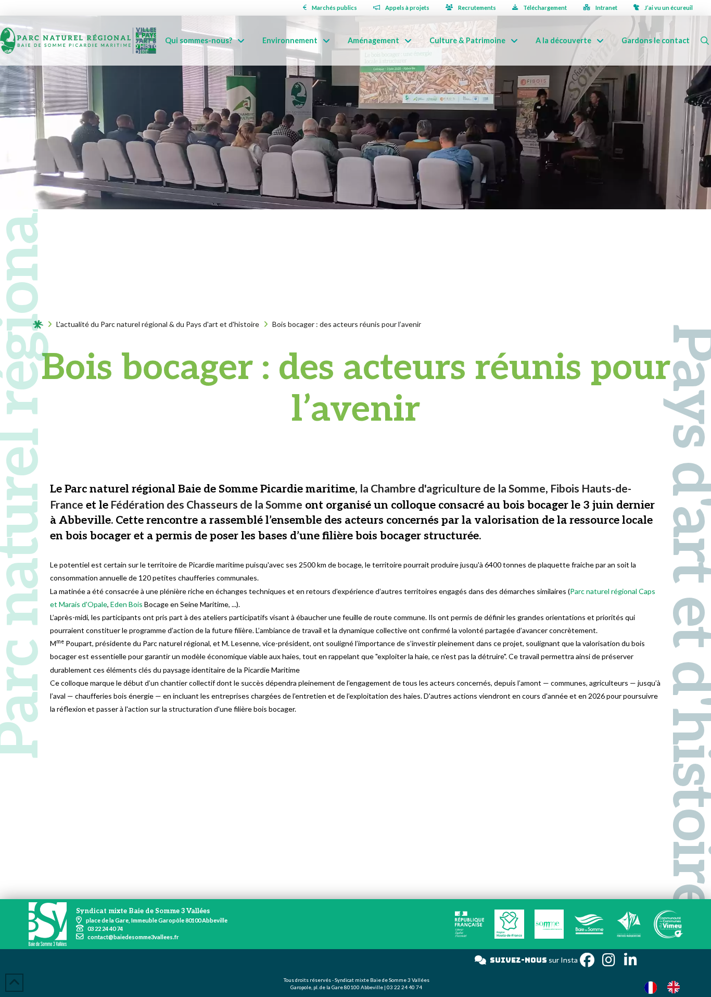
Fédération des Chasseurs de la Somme (205, 504)
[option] (676, 987)
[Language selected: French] (667, 986)
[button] (705, 40)
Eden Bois (126, 604)
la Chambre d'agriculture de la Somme (452, 488)
